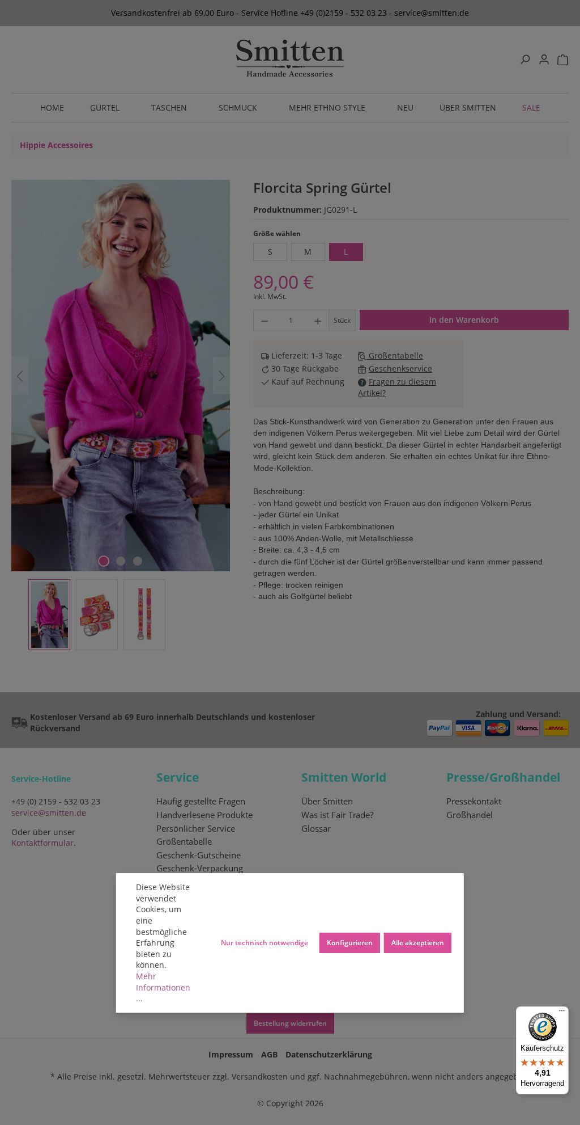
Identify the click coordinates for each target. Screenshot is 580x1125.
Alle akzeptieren (417, 942)
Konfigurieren (350, 942)
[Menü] (562, 1013)
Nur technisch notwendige (264, 942)
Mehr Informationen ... (163, 987)
